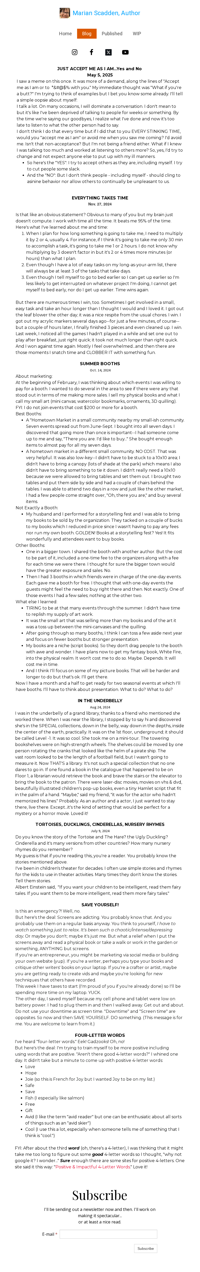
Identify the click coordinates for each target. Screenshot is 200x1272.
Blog (86, 33)
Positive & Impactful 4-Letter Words (92, 1166)
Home (65, 33)
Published (112, 33)
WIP (137, 33)
